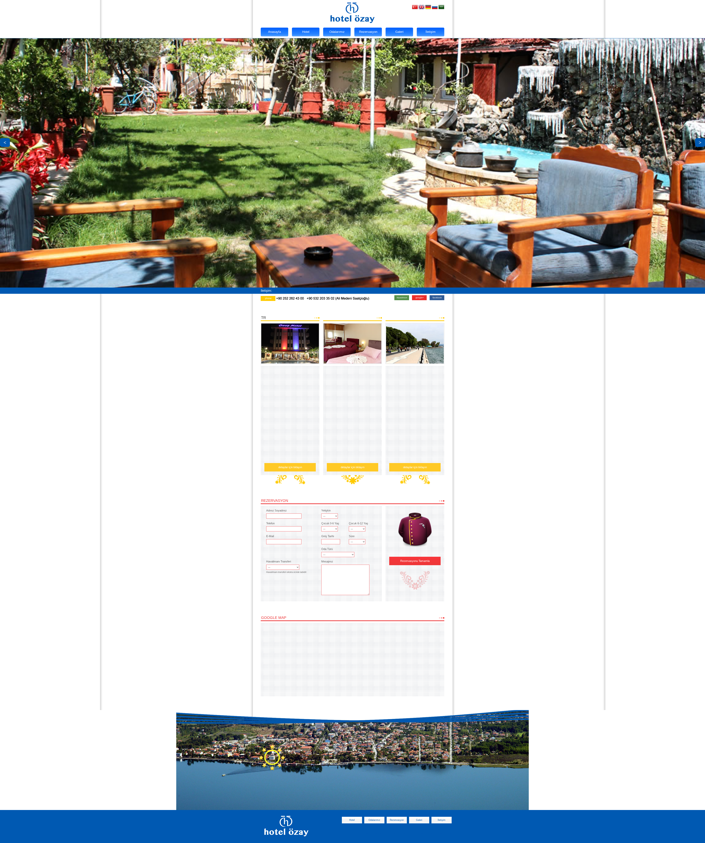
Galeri (399, 32)
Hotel (305, 32)
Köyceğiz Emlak (443, 833)
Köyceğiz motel (443, 829)
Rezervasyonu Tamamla (415, 560)
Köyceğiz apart (420, 829)
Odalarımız (337, 32)
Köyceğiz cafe (426, 833)
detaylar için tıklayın (290, 467)
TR (263, 318)
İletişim (430, 32)
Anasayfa (274, 32)
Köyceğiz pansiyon (373, 833)
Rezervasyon (368, 32)
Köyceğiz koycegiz (401, 833)
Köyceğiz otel (397, 829)
